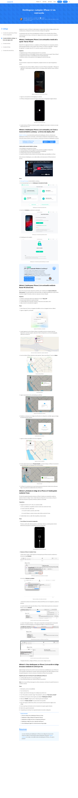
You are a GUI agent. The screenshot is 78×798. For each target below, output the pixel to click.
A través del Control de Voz (8, 50)
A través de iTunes (6, 47)
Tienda (45, 1)
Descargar (59, 1)
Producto (38, 1)
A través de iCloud (6, 43)
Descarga (22, 181)
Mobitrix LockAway (23, 135)
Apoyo (55, 1)
